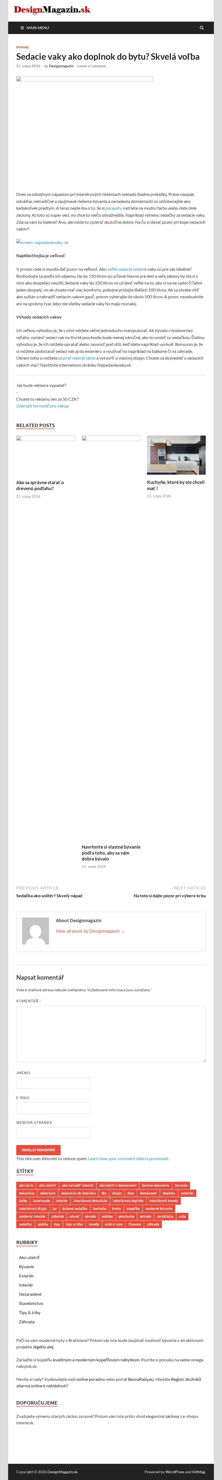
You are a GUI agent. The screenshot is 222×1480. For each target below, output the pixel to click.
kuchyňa (99, 1208)
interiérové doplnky (128, 1200)
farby (23, 1200)
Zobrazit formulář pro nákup (42, 405)
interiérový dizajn (33, 1208)
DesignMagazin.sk (62, 1471)
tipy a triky (74, 1224)
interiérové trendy (163, 1200)
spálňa (43, 1224)
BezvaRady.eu (141, 1379)
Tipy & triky (29, 1312)
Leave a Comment (91, 66)
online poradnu (90, 1379)
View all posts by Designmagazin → (90, 931)
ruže (182, 1216)
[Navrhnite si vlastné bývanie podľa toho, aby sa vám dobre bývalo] (111, 439)
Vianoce (134, 1224)
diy (104, 1193)
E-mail (23, 1098)
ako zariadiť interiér (78, 1185)
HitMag (198, 1471)
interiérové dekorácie (90, 1200)
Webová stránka (34, 1122)
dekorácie (48, 1193)
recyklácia (165, 1216)
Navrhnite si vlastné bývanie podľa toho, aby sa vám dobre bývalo (111, 853)
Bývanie (22, 47)
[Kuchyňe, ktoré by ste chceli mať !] (176, 475)
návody (90, 1216)
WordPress (174, 1471)
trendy (94, 1224)
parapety (113, 207)
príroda (145, 1216)
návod (74, 1216)
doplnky (169, 1193)
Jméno (23, 1073)
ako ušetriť (47, 1185)
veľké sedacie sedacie (127, 269)
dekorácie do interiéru (78, 1193)
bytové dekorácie (155, 1185)
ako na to (26, 1185)
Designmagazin (61, 66)
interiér (62, 1200)
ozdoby (107, 1216)
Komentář (28, 1001)
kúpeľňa (133, 1208)
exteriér (187, 1193)
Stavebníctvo (31, 1303)
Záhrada (27, 1321)
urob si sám (114, 1224)
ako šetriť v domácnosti (117, 1185)
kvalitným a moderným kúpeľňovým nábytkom (96, 1359)
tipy (57, 1224)
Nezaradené (30, 1294)
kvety (116, 1208)
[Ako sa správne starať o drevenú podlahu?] (45, 439)
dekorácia (26, 1193)
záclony (172, 1416)
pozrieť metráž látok (77, 357)
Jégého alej (43, 1346)
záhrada (153, 1224)
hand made (41, 1200)
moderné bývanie (158, 1208)
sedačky (25, 1224)
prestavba (126, 1216)
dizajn (117, 1193)
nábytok (57, 1216)
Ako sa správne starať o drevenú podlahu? (40, 485)
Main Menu (38, 27)
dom (130, 1193)
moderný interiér (32, 1216)
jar (55, 1208)
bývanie (181, 1185)
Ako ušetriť (29, 1257)
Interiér (26, 1284)
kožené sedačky (75, 1208)
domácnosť (148, 1193)
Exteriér (26, 1275)
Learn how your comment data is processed (128, 1158)
